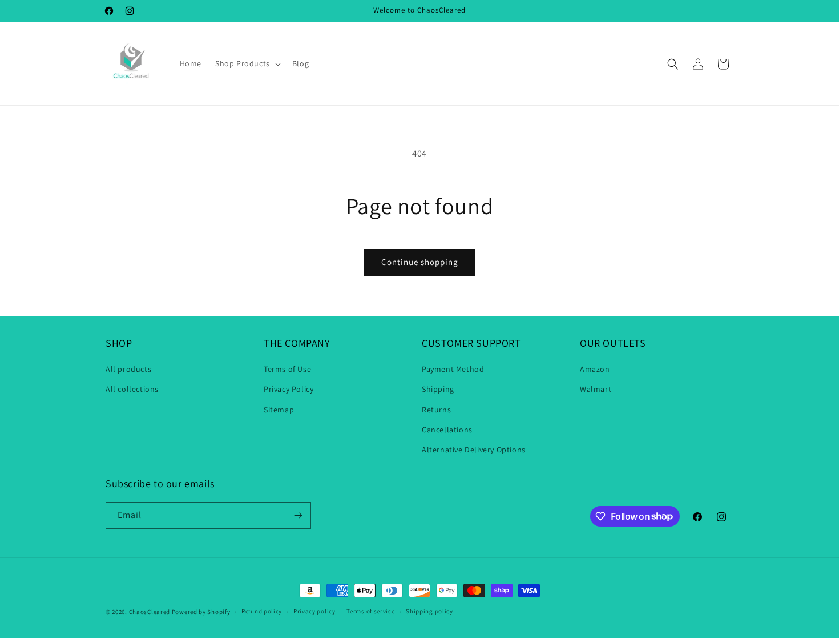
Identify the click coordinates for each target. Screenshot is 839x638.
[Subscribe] (297, 515)
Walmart (595, 389)
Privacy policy (314, 611)
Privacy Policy (288, 389)
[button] (246, 63)
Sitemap (279, 409)
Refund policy (261, 611)
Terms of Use (287, 369)
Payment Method (453, 369)
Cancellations (447, 429)
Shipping (438, 389)
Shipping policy (429, 611)
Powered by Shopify (201, 612)
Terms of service (370, 611)
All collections (132, 389)
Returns (436, 409)
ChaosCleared (149, 612)
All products (128, 369)
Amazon (595, 369)
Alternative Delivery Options (474, 449)
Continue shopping (419, 261)
